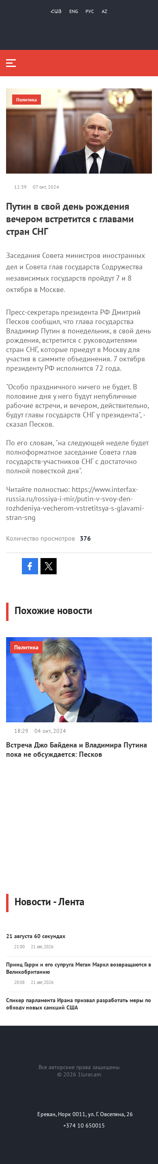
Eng (73, 11)
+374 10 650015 (84, 1125)
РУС (89, 11)
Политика (26, 100)
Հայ (56, 11)
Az (104, 11)
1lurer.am (89, 1074)
